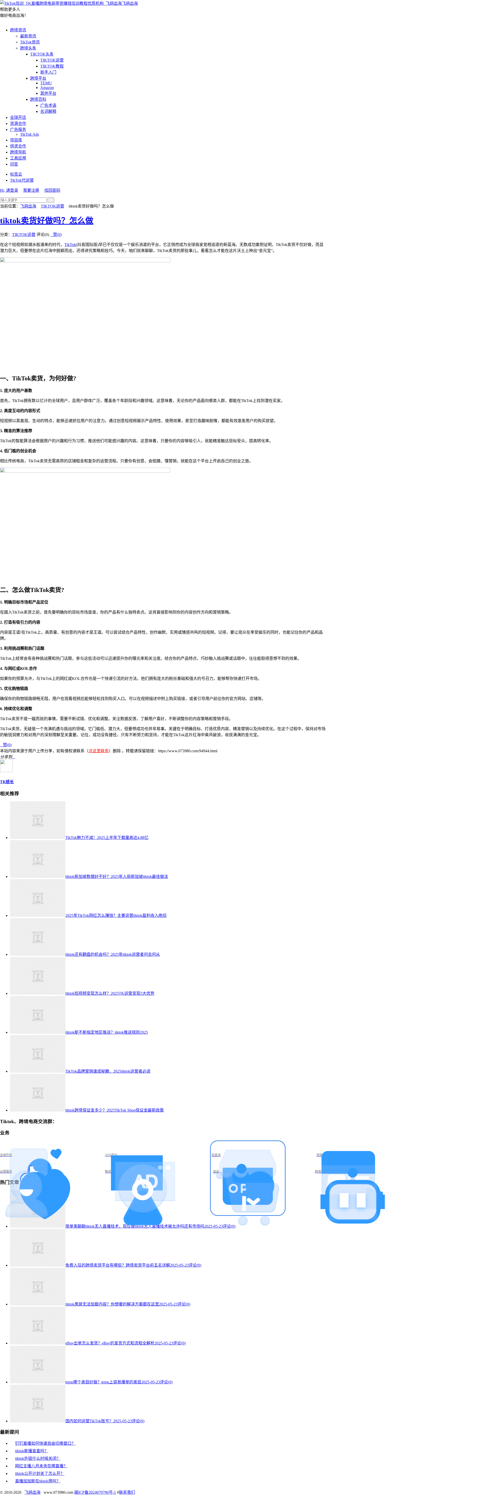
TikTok (70, 244)
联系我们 (127, 1492)
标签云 (16, 174)
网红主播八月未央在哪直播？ (41, 1466)
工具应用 (18, 158)
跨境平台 (38, 78)
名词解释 (48, 111)
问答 (14, 164)
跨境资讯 (18, 30)
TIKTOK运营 (52, 60)
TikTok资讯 (30, 42)
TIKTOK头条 (42, 54)
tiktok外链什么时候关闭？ (37, 1458)
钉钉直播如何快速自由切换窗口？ (45, 1443)
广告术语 (48, 105)
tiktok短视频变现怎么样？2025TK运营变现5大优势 (109, 993)
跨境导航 (18, 152)
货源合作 (18, 123)
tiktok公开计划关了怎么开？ (39, 1473)
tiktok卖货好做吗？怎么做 (46, 220)
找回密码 (52, 190)
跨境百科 (38, 99)
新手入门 (48, 72)
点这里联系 (99, 751)
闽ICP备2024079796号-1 (95, 1492)
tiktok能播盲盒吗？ (31, 1451)
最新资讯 (28, 36)
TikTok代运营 (22, 180)
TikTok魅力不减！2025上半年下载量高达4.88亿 (106, 837)
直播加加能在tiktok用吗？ (37, 1481)
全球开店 (18, 117)
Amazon (47, 87)
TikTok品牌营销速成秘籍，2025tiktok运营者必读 (107, 1071)
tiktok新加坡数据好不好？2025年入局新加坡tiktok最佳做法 (116, 876)
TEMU (46, 83)
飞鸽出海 (130, 3)
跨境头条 (28, 48)
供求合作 (18, 146)
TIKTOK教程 (52, 66)
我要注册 (31, 190)
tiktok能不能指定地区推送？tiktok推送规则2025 (106, 1032)
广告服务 (18, 129)
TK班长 (7, 782)
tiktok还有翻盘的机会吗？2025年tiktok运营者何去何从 (112, 954)
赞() (56, 234)
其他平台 (48, 93)
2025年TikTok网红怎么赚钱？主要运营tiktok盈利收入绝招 (116, 915)
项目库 (16, 140)
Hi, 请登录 (9, 190)
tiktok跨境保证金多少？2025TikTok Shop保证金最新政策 (114, 1110)
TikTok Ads (29, 134)
